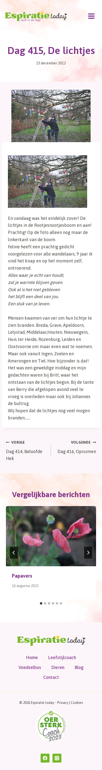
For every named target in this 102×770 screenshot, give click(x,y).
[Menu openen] (91, 16)
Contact (51, 677)
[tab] (41, 603)
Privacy (62, 703)
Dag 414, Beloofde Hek (24, 450)
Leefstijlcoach (62, 657)
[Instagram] (56, 758)
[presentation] (51, 536)
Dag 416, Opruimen (76, 447)
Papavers (22, 576)
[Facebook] (45, 758)
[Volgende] (88, 553)
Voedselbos (30, 667)
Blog (79, 667)
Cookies (77, 703)
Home (32, 657)
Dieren (57, 667)
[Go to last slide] (14, 553)
